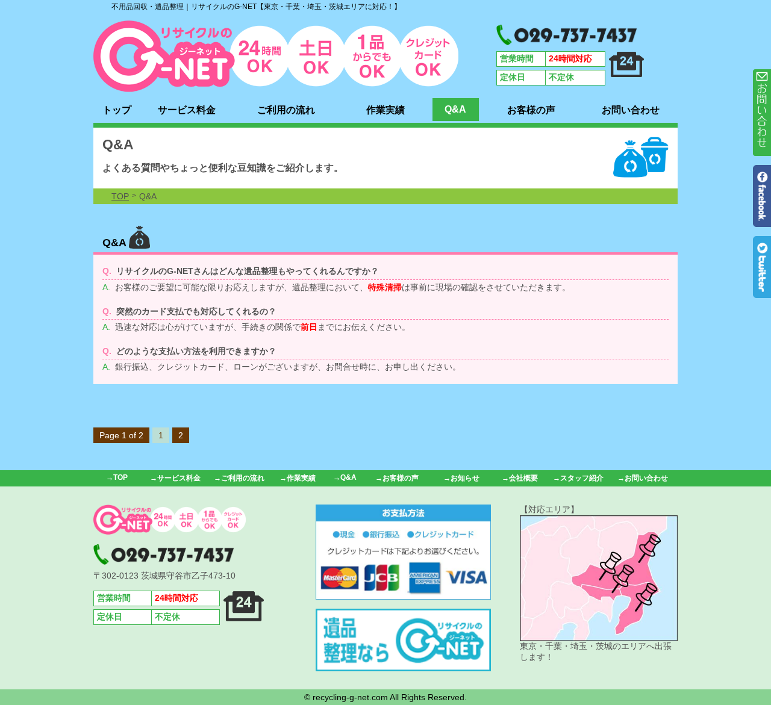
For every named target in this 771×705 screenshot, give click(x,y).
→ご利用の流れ (239, 478)
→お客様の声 (397, 478)
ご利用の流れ (286, 110)
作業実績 (385, 110)
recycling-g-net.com (350, 697)
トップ (116, 110)
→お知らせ (461, 478)
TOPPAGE (275, 56)
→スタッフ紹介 (578, 478)
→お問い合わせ (642, 478)
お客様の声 (531, 110)
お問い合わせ (631, 110)
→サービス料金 (175, 478)
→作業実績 (297, 478)
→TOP (117, 477)
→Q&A (345, 477)
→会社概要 (520, 478)
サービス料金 (187, 110)
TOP (120, 196)
